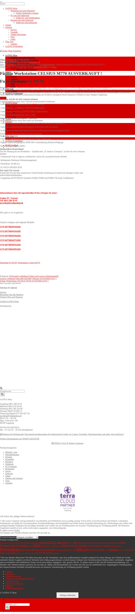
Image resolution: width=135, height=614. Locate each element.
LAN (90, 546)
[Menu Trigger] (1, 1)
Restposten (9, 469)
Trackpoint (92, 550)
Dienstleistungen (12, 455)
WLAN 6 (47, 552)
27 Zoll (9, 543)
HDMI (36, 545)
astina (54, 67)
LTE (102, 546)
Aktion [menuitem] (8, 25)
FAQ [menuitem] (13, 37)
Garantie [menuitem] (14, 32)
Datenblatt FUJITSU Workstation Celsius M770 (20, 263)
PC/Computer (11, 466)
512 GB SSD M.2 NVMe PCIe (29, 543)
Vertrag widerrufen (67, 595)
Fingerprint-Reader (9, 545)
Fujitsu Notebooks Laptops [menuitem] (27, 13)
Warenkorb (10, 611)
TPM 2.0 (81, 549)
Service (14, 77)
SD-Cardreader (47, 549)
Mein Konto (10, 599)
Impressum (9, 574)
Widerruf (9, 586)
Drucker (8, 457)
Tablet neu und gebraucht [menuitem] (26, 23)
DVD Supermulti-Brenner (85, 543)
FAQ (13, 84)
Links (13, 86)
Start (2, 64)
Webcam (114, 549)
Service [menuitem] (14, 30)
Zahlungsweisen (12, 581)
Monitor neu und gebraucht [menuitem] (22, 20)
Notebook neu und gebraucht (23, 58)
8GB (1, 543)
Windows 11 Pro (30, 553)
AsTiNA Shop (11, 55)
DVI (111, 543)
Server (8, 471)
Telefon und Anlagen (14, 478)
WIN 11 (121, 550)
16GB (5, 543)
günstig (30, 546)
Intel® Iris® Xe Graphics (74, 545)
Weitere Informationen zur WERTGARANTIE (19, 439)
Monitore (9, 462)
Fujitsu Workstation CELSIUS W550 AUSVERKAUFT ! (24, 281)
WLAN (38, 553)
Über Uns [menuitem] (9, 42)
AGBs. (17, 530)
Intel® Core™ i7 (56, 546)
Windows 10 (20, 553)
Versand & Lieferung (14, 583)
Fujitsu (24, 545)
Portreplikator (11, 549)
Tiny (74, 550)
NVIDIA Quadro (117, 546)
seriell (57, 550)
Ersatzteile (9, 459)
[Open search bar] (1, 389)
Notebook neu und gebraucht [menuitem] (23, 11)
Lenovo (97, 545)
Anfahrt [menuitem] (14, 44)
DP (75, 542)
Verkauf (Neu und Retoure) (11, 297)
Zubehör (8, 483)
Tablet (7, 476)
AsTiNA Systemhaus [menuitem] (14, 46)
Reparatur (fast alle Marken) (11, 295)
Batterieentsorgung (13, 576)
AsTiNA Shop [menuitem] (11, 8)
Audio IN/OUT (47, 542)
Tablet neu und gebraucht (26, 70)
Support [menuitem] (8, 27)
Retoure (36, 549)
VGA (107, 550)
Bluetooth (62, 542)
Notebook (9, 464)
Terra (7, 481)
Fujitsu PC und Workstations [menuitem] (28, 18)
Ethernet (122, 543)
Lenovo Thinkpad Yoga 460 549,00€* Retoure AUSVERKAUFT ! (28, 278)
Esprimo (115, 543)
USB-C (101, 549)
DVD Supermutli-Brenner (101, 543)
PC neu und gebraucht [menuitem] (20, 15)
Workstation (56, 553)
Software (9, 474)
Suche (7, 602)
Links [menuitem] (13, 39)
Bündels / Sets (11, 452)
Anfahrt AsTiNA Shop (9, 301)
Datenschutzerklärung (14, 588)
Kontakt (8, 571)
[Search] (2, 394)
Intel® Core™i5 (46, 546)
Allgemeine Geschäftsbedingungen (19, 579)
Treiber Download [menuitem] (18, 34)
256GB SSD (16, 543)
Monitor (107, 546)
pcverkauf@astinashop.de (28, 62)
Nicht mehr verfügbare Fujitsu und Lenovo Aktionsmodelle (30, 64)
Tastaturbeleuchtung (66, 550)
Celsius (71, 543)
